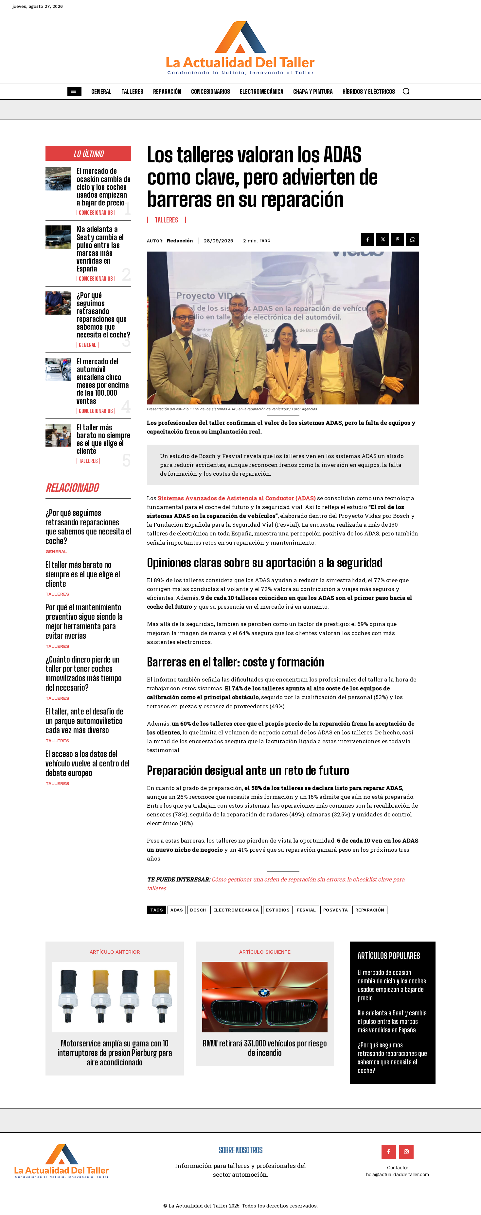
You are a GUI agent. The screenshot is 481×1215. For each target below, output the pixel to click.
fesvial (306, 910)
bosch (198, 910)
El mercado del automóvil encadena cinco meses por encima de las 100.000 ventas (103, 381)
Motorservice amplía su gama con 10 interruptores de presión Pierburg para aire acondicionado (115, 1053)
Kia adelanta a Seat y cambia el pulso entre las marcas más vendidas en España (100, 249)
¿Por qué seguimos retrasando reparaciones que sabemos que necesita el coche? (103, 315)
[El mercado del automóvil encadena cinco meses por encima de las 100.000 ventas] (58, 369)
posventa (335, 910)
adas (176, 910)
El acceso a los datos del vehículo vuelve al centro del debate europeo (87, 763)
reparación (369, 910)
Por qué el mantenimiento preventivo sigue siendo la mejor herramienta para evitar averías (84, 621)
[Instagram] (406, 1152)
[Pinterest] (397, 239)
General (87, 345)
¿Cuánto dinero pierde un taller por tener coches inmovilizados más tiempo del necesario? (83, 673)
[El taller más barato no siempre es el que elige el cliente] (58, 435)
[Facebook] (367, 239)
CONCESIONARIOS (96, 212)
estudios (278, 910)
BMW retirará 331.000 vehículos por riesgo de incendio (265, 1048)
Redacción (180, 241)
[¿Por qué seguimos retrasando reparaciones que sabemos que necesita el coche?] (58, 303)
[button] (406, 91)
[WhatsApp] (412, 239)
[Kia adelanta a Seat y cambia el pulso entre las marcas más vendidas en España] (58, 237)
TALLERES (88, 461)
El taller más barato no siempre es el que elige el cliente (103, 439)
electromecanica (236, 910)
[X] (382, 239)
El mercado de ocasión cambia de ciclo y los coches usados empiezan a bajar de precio (104, 187)
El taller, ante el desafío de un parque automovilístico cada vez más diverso (84, 721)
